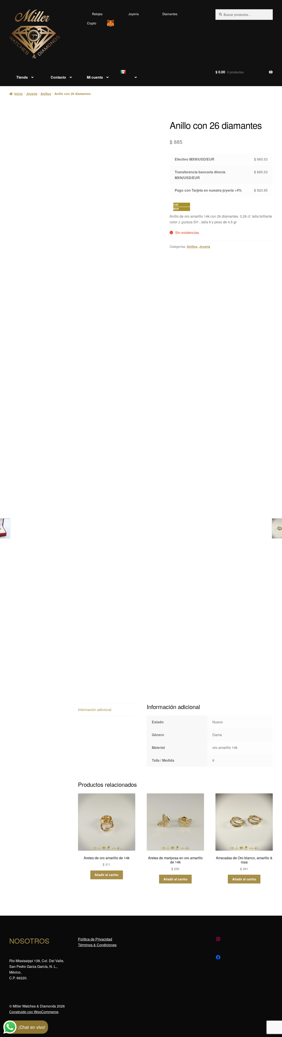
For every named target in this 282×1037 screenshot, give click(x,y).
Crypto (91, 23)
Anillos (46, 93)
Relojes (97, 14)
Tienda (22, 77)
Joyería (133, 14)
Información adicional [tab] (94, 709)
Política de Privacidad (95, 939)
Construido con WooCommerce (33, 1011)
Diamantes (169, 14)
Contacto (58, 77)
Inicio (18, 93)
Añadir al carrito (107, 874)
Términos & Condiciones (97, 944)
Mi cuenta (95, 77)
